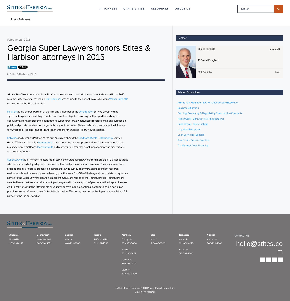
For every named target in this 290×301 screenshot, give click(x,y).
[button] (278, 9)
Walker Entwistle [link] (118, 99)
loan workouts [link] (45, 147)
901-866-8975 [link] (186, 243)
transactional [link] (45, 142)
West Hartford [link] (44, 239)
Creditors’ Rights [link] (87, 138)
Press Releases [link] (20, 19)
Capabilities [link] (134, 8)
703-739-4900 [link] (214, 243)
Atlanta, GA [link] (274, 49)
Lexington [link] (126, 259)
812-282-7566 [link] (101, 243)
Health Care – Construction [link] (192, 124)
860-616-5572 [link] (44, 243)
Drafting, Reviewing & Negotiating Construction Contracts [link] (209, 113)
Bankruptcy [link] (106, 138)
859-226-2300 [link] (129, 263)
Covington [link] (127, 239)
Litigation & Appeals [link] (188, 129)
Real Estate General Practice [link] (193, 140)
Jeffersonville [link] (100, 239)
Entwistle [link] (12, 138)
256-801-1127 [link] (16, 243)
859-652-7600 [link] (129, 243)
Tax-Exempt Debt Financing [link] (193, 145)
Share (13, 67)
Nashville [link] (183, 249)
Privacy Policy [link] (154, 288)
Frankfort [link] (126, 249)
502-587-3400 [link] (129, 273)
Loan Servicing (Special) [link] (191, 134)
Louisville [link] (126, 269)
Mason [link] (153, 239)
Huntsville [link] (14, 239)
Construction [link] (86, 111)
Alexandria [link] (212, 239)
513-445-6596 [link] (157, 243)
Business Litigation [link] (188, 107)
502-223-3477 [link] (129, 253)
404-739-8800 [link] (72, 243)
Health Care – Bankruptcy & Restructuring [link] (200, 118)
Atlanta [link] (68, 239)
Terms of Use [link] (168, 288)
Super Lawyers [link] (15, 159)
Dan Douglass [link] (53, 99)
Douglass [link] (12, 111)
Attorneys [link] (109, 8)
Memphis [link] (183, 239)
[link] (30, 8)
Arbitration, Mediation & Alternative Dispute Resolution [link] (208, 102)
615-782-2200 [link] (186, 253)
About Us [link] (182, 8)
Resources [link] (160, 8)
